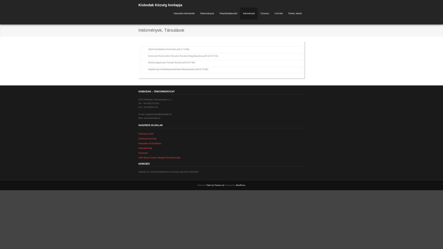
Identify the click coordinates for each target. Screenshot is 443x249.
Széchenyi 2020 (146, 134)
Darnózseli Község (147, 138)
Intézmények (249, 13)
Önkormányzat (207, 13)
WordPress (240, 185)
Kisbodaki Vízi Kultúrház (149, 143)
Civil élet (279, 13)
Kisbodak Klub (145, 148)
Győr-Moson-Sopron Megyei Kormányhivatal (159, 157)
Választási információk (184, 13)
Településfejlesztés (228, 13)
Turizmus (264, 13)
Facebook (143, 153)
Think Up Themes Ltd (215, 185)
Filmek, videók (295, 13)
